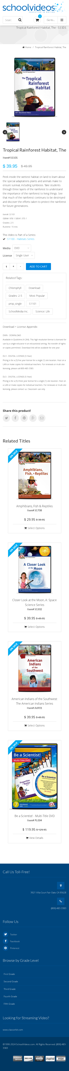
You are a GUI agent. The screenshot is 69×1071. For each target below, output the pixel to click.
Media (6, 248)
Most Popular (37, 295)
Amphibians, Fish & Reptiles (34, 508)
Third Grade (10, 989)
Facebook (15, 941)
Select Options (36, 528)
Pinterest (14, 948)
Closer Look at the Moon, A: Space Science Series (34, 604)
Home (28, 47)
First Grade (9, 974)
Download (34, 288)
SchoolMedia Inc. (18, 311)
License (7, 255)
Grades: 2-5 (15, 295)
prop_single (15, 303)
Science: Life (43, 311)
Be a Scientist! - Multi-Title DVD (35, 818)
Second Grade (11, 981)
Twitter (13, 934)
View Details (36, 838)
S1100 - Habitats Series (20, 239)
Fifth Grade (9, 1003)
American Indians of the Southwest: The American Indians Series (35, 703)
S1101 (32, 303)
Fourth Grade (10, 996)
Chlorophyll (15, 288)
